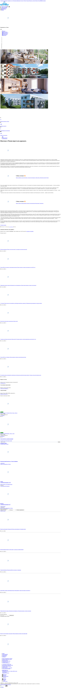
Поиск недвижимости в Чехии (7, 658)
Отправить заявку (3, 225)
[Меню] (1, 29)
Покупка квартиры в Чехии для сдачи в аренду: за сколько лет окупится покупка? (13, 249)
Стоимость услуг (10, 0)
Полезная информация (16, 0)
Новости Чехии (37, 0)
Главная (1, 0)
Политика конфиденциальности (5, 684)
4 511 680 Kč (2, 415)
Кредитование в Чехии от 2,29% (7, 665)
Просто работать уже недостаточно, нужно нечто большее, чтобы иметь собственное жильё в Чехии (32, 177)
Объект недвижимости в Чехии (5, 464)
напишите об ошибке (29, 231)
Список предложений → (4, 388)
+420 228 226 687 (4, 7)
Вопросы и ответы (32, 0)
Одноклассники (5, 676)
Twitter (4, 680)
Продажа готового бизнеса (6, 666)
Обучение (3, 656)
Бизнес (3, 653)
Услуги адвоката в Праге (6, 668)
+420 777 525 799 (4, 6)
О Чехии (24, 0)
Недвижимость (5, 32)
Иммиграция (5, 33)
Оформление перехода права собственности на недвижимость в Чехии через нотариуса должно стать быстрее (18, 285)
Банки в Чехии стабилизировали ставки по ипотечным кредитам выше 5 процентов (29, 203)
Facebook (4, 675)
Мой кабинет (43, 0)
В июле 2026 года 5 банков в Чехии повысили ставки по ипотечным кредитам (13, 357)
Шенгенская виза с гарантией (7, 667)
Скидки (22, 0)
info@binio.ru (3, 8)
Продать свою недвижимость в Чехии (6, 508)
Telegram (4, 678)
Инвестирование (5, 654)
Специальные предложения (4, 486)
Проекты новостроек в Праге (7, 659)
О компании (5, 0)
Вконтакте (5, 674)
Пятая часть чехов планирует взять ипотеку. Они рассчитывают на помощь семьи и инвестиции (13, 633)
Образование (5, 34)
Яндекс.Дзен (5, 681)
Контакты (4, 35)
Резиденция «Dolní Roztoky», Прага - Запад (7, 433)
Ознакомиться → (3, 383)
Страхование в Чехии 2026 (6, 664)
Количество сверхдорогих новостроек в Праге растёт (9, 321)
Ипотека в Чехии (5, 660)
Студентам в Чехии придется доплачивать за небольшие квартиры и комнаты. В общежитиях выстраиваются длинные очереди (21, 303)
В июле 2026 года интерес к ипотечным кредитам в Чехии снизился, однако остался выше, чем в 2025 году (17, 267)
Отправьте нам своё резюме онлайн (6, 440)
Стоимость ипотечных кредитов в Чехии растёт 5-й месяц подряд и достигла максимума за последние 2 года (18, 339)
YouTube (4, 679)
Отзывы (27, 0)
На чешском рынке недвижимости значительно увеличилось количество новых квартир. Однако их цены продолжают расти (20, 375)
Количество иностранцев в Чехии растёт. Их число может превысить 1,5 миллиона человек (13, 529)
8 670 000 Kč (2, 436)
